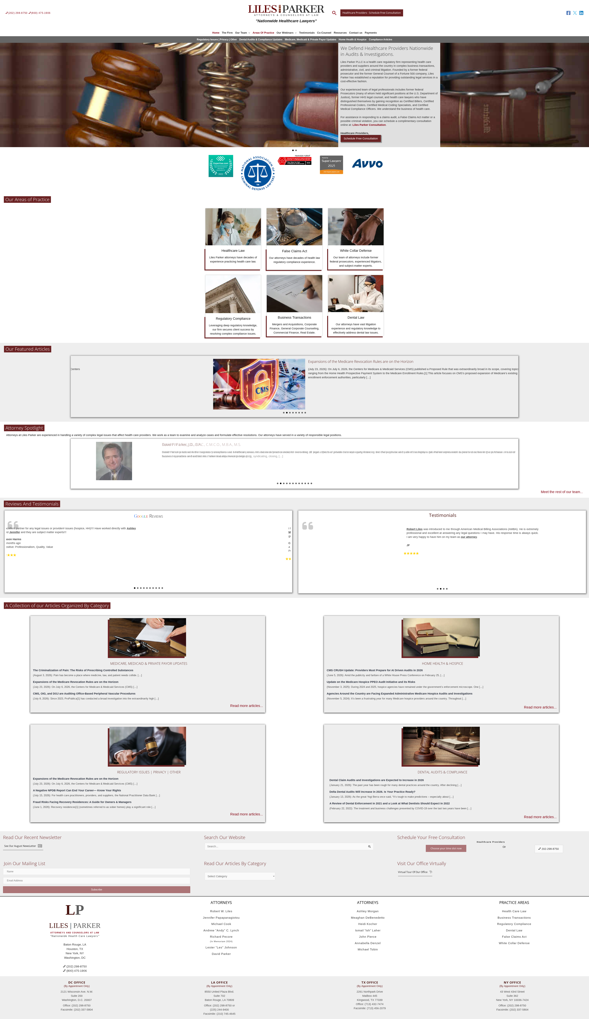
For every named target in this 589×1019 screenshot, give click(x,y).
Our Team (241, 32)
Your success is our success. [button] (296, 150)
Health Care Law (514, 911)
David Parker (221, 953)
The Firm (227, 32)
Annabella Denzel (368, 943)
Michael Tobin (368, 949)
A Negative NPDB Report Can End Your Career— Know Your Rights (77, 790)
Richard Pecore (221, 939)
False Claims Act (514, 936)
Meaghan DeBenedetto (368, 917)
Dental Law (514, 930)
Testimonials (307, 32)
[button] (23, 846)
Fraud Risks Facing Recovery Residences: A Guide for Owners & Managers (82, 802)
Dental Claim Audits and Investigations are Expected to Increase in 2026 (376, 780)
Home (215, 32)
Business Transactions (514, 917)
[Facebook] (568, 13)
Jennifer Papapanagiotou (221, 917)
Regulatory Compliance (514, 924)
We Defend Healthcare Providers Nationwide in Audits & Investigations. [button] (293, 150)
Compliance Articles (380, 39)
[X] (575, 13)
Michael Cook (221, 924)
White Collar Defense (514, 943)
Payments (371, 32)
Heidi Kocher (367, 924)
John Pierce (368, 936)
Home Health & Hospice (352, 39)
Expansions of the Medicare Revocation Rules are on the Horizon (169, 361)
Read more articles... (246, 706)
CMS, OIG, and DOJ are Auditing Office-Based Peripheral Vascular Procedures (84, 693)
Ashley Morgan (368, 911)
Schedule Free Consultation (361, 108)
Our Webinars (285, 32)
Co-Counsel (324, 32)
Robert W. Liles (221, 911)
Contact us (355, 32)
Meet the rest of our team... (562, 492)
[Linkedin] (581, 13)
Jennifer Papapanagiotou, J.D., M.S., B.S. (194, 444)
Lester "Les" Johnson (221, 947)
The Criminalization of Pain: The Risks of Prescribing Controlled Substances (83, 670)
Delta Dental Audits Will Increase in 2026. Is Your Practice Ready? (372, 791)
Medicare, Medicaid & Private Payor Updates (310, 39)
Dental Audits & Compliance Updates (260, 39)
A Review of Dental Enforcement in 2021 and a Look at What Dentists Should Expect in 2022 (389, 803)
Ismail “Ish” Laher (368, 930)
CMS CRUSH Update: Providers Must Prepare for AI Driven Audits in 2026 (375, 670)
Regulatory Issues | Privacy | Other (217, 39)
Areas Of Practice (263, 32)
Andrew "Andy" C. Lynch (221, 930)
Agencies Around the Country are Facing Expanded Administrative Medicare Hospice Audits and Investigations (399, 693)
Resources (340, 32)
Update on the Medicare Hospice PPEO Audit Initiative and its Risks (371, 681)
